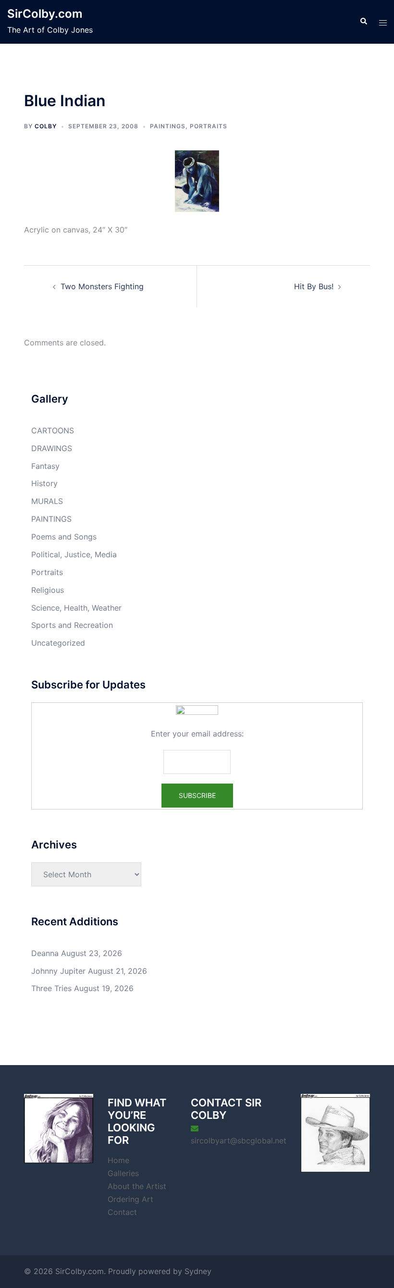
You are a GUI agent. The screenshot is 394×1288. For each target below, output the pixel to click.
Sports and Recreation (72, 625)
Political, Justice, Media (74, 554)
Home (118, 1160)
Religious (47, 590)
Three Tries (51, 988)
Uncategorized (58, 643)
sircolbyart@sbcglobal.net (238, 1140)
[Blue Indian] (197, 180)
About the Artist (137, 1186)
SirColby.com (45, 14)
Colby (46, 126)
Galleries (123, 1173)
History (44, 483)
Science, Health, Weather (76, 608)
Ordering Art (130, 1199)
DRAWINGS (51, 448)
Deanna (45, 953)
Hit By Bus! (313, 286)
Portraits (208, 126)
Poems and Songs (64, 536)
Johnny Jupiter (58, 971)
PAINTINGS (167, 126)
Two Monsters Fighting (102, 286)
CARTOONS (52, 430)
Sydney (198, 1271)
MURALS (47, 501)
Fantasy (45, 466)
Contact (122, 1212)
